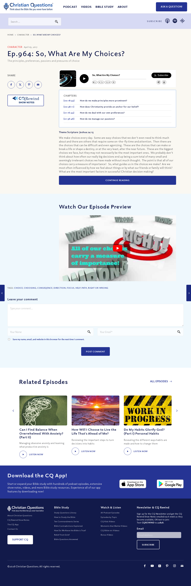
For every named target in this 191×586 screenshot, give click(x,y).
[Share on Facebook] (11, 84)
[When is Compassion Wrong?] (2, 293)
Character (23, 34)
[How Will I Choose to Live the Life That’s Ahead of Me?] (95, 410)
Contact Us (12, 529)
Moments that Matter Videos (114, 526)
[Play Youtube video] (117, 248)
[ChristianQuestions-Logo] (28, 9)
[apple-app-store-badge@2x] (132, 484)
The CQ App (13, 524)
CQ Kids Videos (108, 521)
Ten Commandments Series (66, 521)
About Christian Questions (19, 515)
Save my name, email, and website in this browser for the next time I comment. (48, 339)
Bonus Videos (107, 535)
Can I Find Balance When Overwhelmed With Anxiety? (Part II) (41, 433)
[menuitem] (70, 6)
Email (141, 528)
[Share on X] (20, 84)
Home (10, 34)
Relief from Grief (62, 535)
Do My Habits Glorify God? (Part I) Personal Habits (144, 431)
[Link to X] (159, 566)
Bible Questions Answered (66, 539)
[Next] (176, 407)
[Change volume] (113, 82)
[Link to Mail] (182, 566)
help (78, 288)
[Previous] (12, 407)
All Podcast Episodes (110, 512)
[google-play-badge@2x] (170, 484)
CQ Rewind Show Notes (18, 520)
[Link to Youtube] (152, 566)
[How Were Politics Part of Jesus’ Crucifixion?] (188, 293)
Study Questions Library (65, 512)
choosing (30, 288)
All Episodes (159, 381)
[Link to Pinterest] (167, 566)
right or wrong (98, 288)
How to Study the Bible (64, 517)
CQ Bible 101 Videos (110, 530)
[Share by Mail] (38, 84)
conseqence (45, 288)
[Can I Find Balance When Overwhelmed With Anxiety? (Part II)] (43, 410)
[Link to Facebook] (145, 566)
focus (70, 288)
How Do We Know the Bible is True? (70, 530)
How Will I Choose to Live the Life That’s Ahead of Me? (94, 431)
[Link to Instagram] (174, 566)
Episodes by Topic (109, 517)
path (84, 288)
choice (18, 288)
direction (60, 288)
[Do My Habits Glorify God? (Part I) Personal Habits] (148, 410)
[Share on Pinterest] (29, 84)
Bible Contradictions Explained (68, 526)
